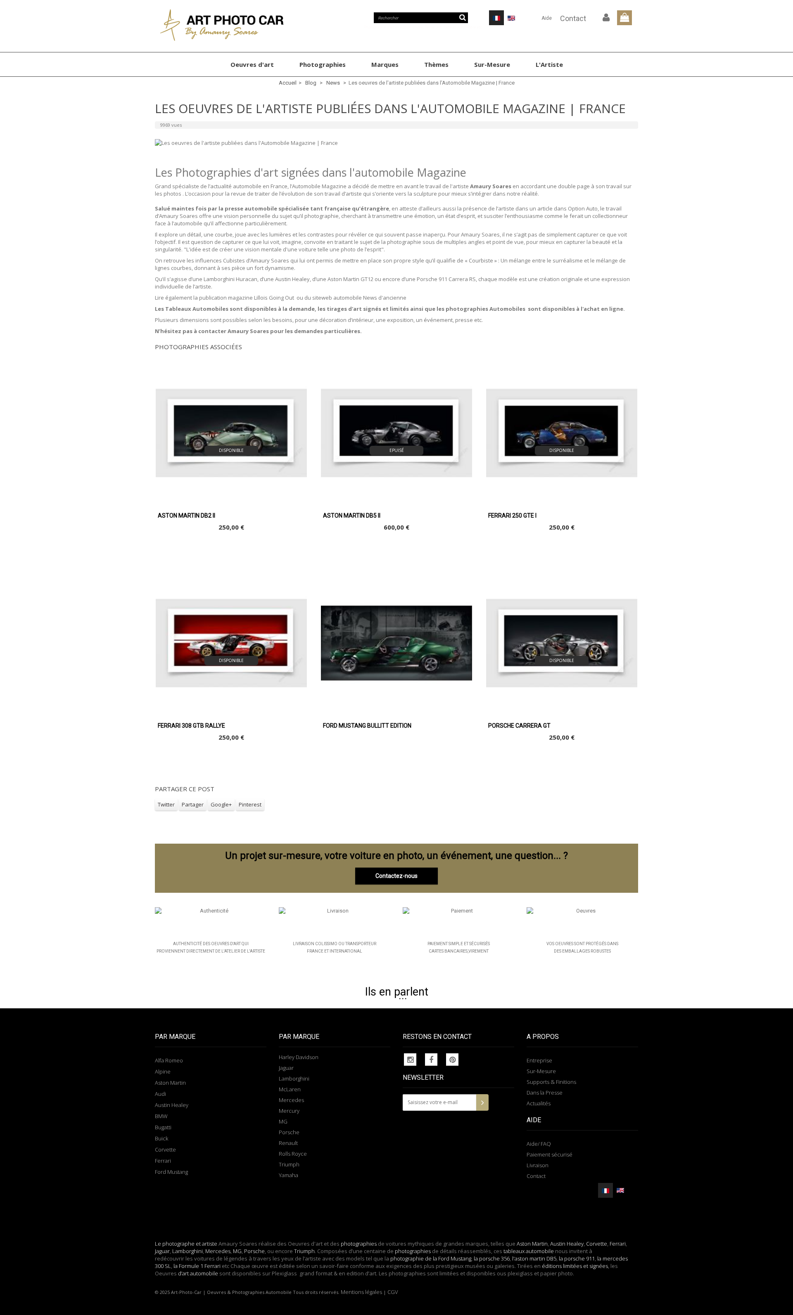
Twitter (166, 804)
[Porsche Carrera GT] (561, 643)
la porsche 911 (577, 1258)
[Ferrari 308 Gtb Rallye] (231, 643)
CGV (392, 1292)
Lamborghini (294, 1078)
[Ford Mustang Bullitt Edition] (396, 643)
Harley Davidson (298, 1057)
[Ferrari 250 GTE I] (561, 432)
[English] (511, 17)
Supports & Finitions (551, 1082)
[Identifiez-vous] (606, 17)
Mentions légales (361, 1292)
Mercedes (291, 1100)
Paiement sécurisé (549, 1154)
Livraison (537, 1165)
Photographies (322, 64)
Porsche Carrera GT (519, 726)
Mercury (289, 1110)
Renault (288, 1143)
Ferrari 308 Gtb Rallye (191, 726)
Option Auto (583, 208)
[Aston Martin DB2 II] (231, 432)
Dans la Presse (545, 1092)
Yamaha (288, 1175)
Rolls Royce (293, 1153)
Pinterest (250, 804)
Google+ (221, 804)
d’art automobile (197, 1273)
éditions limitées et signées (575, 1266)
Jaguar (286, 1067)
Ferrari (163, 1160)
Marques (385, 64)
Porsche (289, 1132)
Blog (310, 83)
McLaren (290, 1089)
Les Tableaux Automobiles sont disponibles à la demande (235, 308)
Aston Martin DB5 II (351, 516)
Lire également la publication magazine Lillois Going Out (224, 297)
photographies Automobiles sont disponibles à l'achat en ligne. (535, 308)
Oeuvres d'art (252, 64)
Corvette (165, 1149)
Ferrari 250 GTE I (512, 516)
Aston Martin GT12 (350, 279)
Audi (160, 1093)
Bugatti (163, 1127)
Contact (573, 18)
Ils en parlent (396, 991)
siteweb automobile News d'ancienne (359, 297)
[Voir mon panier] (624, 17)
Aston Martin (170, 1082)
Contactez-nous (396, 876)
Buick (161, 1138)
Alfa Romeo (169, 1060)
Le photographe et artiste (186, 1243)
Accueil (288, 83)
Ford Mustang (171, 1171)
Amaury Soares (490, 186)
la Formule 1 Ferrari (197, 1266)
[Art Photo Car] (231, 25)
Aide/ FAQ (539, 1143)
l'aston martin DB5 (534, 1258)
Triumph (289, 1164)
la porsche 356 (492, 1258)
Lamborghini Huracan (230, 279)
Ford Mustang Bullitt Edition (367, 726)
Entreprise (539, 1060)
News (333, 83)
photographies (359, 1243)
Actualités (539, 1103)
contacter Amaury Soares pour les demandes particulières (279, 331)
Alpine (163, 1071)
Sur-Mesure (492, 64)
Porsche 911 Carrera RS (446, 279)
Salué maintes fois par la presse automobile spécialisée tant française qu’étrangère (272, 208)
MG (283, 1121)
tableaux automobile (528, 1251)
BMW (161, 1116)
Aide (546, 18)
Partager (193, 804)
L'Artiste (549, 64)
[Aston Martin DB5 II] (396, 432)
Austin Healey (292, 279)
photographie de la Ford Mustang (430, 1258)
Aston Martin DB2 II (186, 516)
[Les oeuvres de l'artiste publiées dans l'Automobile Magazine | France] (396, 143)
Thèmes (436, 64)
